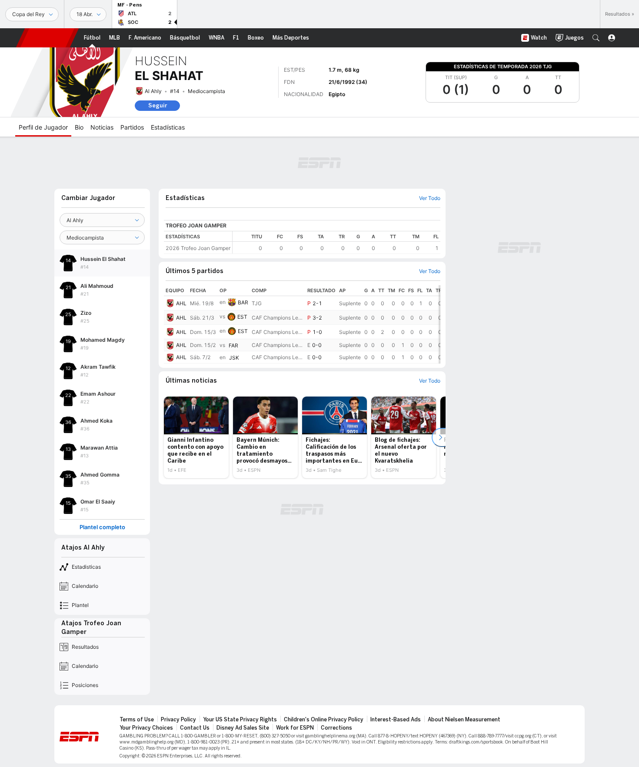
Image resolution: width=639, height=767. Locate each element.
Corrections (336, 728)
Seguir (157, 105)
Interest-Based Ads (395, 720)
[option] (196, 437)
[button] (595, 37)
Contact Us (195, 728)
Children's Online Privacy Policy (323, 720)
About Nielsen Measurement (464, 720)
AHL (181, 303)
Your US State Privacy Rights (240, 720)
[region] (336, 242)
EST (242, 316)
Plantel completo (102, 527)
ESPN (47, 37)
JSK (234, 357)
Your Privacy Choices (146, 728)
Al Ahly (153, 91)
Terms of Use (137, 720)
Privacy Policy (178, 720)
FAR (233, 345)
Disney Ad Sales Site (242, 728)
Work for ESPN (295, 728)
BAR (243, 302)
